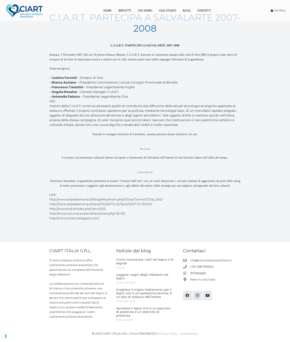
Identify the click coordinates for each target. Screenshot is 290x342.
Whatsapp (198, 273)
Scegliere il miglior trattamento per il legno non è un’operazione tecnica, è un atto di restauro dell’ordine (144, 293)
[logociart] (24, 10)
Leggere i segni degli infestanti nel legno (142, 276)
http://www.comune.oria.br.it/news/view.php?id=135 (87, 213)
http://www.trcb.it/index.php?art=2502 (77, 209)
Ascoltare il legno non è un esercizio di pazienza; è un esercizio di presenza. (143, 312)
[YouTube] (207, 295)
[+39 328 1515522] (186, 267)
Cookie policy (189, 333)
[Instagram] (197, 295)
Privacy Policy (167, 333)
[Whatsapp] (186, 273)
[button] (192, 10)
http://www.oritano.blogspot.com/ (74, 218)
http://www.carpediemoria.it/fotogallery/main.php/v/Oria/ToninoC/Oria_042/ (106, 199)
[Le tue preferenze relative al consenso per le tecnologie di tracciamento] (6, 336)
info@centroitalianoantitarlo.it (211, 260)
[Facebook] (187, 295)
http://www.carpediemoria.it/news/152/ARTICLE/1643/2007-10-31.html (100, 204)
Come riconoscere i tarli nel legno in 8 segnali (144, 261)
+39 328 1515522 (202, 267)
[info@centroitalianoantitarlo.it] (186, 260)
